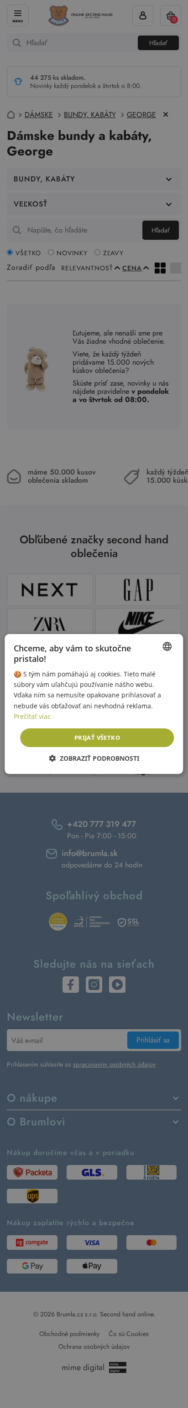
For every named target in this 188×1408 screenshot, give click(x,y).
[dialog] (94, 704)
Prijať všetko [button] (97, 737)
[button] (94, 758)
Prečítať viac (32, 716)
